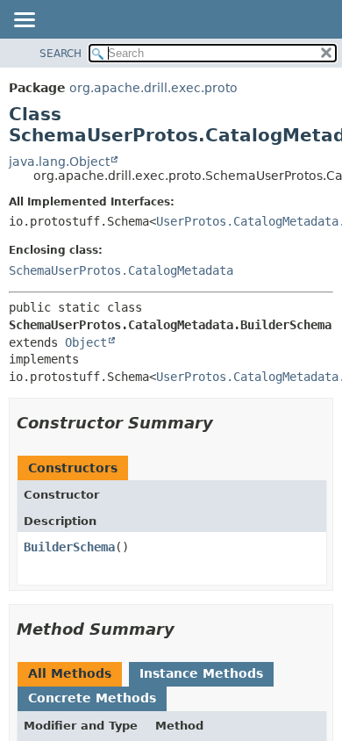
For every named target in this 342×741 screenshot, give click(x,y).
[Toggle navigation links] (24, 21)
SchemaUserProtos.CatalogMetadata (121, 270)
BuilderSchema (69, 547)
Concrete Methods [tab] (92, 698)
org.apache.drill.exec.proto (153, 88)
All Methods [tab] (69, 673)
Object (86, 342)
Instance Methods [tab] (201, 673)
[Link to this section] (225, 423)
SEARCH (60, 53)
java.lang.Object (59, 162)
